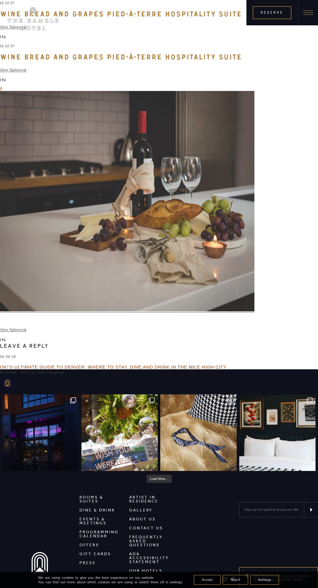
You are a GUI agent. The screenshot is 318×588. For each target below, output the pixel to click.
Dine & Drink (97, 510)
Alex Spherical (13, 70)
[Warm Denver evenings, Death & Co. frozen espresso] (119, 432)
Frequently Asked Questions (146, 541)
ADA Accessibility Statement (149, 557)
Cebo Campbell (50, 372)
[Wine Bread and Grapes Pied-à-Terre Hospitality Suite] (127, 201)
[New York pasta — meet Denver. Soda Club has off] (40, 432)
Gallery (141, 510)
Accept (207, 580)
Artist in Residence (144, 499)
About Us (142, 519)
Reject (235, 580)
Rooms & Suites (91, 499)
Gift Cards (95, 553)
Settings (264, 580)
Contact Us (146, 528)
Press (88, 562)
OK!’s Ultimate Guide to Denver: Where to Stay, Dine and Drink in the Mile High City (113, 367)
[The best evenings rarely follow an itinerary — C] (277, 432)
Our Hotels (145, 570)
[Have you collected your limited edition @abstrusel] (198, 432)
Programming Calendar (99, 534)
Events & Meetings (93, 521)
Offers (89, 545)
